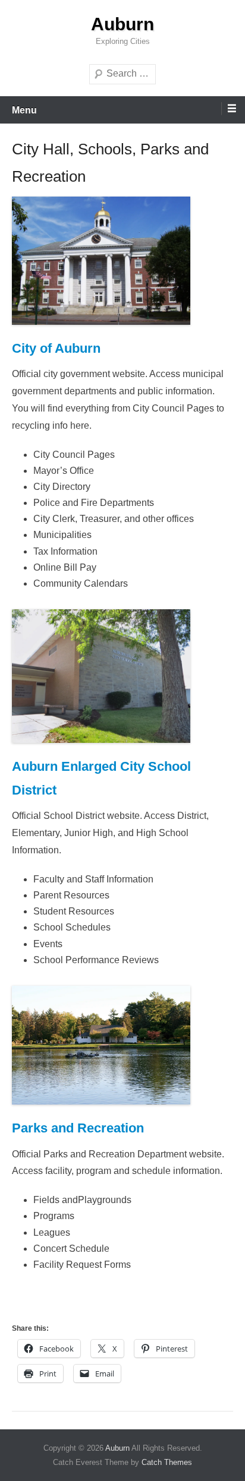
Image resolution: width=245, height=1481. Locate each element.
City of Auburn (56, 348)
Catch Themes (167, 1462)
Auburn (122, 24)
